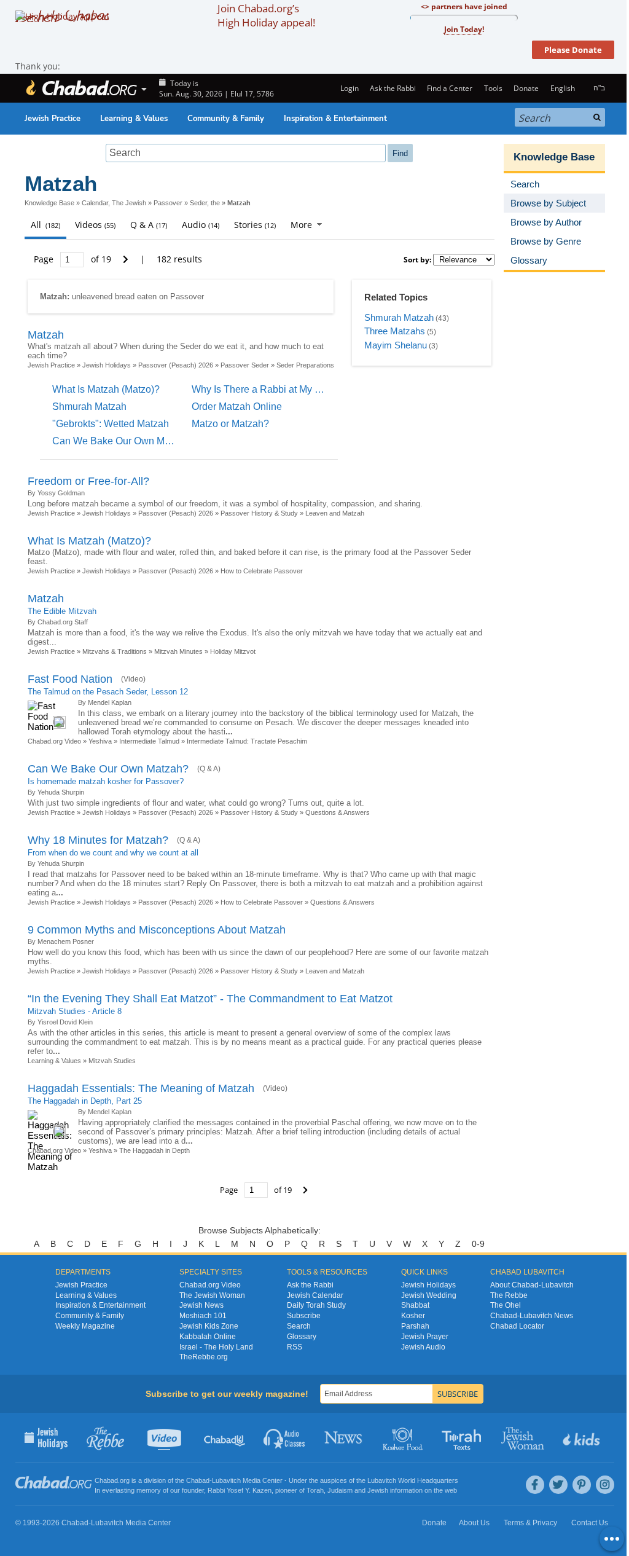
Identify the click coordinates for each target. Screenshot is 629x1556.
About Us (474, 1523)
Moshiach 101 (203, 1315)
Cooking (403, 1437)
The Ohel (505, 1305)
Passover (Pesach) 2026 (175, 365)
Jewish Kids (582, 1437)
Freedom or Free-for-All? (88, 481)
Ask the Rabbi (393, 88)
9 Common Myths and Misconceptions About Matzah (157, 930)
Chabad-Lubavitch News (531, 1315)
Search (299, 1326)
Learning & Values (134, 118)
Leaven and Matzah (334, 513)
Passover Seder (245, 365)
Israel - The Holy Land (216, 1347)
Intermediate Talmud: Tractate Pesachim (247, 741)
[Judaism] (81, 88)
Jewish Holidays (106, 365)
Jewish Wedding (428, 1295)
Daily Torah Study (316, 1305)
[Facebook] (535, 1484)
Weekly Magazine (85, 1326)
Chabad (197, 1480)
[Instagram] (605, 1484)
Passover (168, 202)
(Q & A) (209, 768)
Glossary (301, 1336)
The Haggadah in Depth (154, 1150)
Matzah (46, 335)
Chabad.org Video (54, 741)
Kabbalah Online (207, 1336)
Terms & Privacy (530, 1523)
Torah (315, 1490)
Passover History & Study (259, 513)
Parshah (415, 1326)
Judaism (340, 1490)
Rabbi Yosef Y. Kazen (240, 1490)
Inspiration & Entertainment (335, 118)
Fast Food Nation (70, 679)
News (344, 1437)
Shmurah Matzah (399, 317)
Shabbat (415, 1305)
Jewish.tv (165, 1437)
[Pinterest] (581, 1484)
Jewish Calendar (315, 1295)
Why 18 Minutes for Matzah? (98, 840)
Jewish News (201, 1305)
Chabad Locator (517, 1326)
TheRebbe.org (203, 1357)
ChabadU (225, 1437)
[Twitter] (558, 1484)
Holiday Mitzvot (233, 651)
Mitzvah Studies (112, 1060)
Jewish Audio (423, 1347)
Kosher (413, 1315)
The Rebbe (509, 1295)
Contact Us (589, 1523)
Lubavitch (226, 1480)
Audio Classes (284, 1437)
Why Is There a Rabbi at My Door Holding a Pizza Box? (312, 389)
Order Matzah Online (237, 406)
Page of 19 (74, 259)
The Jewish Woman (212, 1295)
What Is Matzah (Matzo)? (106, 389)
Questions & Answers (337, 812)
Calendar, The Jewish (114, 202)
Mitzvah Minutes (178, 651)
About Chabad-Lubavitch (532, 1285)
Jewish (377, 1490)
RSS (294, 1347)
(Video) (133, 679)
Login (348, 88)
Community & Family (225, 118)
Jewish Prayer (424, 1336)
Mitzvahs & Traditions (114, 651)
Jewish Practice (52, 118)
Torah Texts (463, 1437)
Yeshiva (100, 741)
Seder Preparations (305, 365)
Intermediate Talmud (149, 741)
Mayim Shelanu (395, 345)
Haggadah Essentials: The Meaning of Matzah (141, 1088)
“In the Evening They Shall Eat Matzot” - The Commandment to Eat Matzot (210, 998)
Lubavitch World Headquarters (412, 1480)
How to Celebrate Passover (262, 571)
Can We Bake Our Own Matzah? (123, 441)
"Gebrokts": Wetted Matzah (110, 423)
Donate (526, 88)
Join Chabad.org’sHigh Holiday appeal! (266, 15)
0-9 (478, 1244)
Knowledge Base (49, 202)
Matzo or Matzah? (230, 423)
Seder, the (205, 202)
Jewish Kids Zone (208, 1326)
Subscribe (304, 1315)
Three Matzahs (394, 331)
